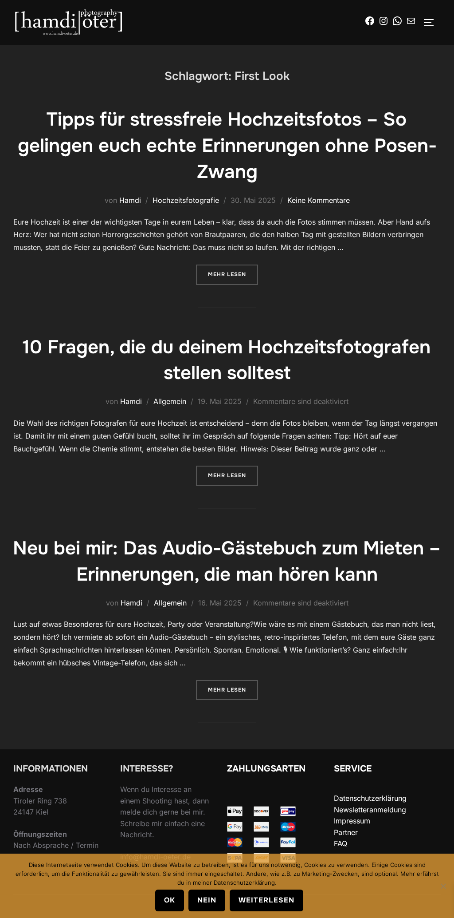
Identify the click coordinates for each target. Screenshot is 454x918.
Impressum (352, 820)
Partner (346, 832)
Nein (206, 900)
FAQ (340, 843)
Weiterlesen (266, 900)
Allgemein (169, 401)
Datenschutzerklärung (370, 798)
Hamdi (130, 200)
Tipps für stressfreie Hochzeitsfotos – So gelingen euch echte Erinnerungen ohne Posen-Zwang (227, 145)
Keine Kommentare (318, 200)
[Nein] (442, 886)
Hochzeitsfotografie (186, 200)
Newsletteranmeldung (370, 809)
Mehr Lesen (233, 274)
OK (169, 900)
